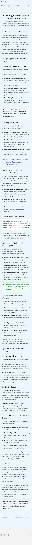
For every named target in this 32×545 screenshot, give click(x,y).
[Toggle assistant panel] (28, 2)
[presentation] (16, 224)
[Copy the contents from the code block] (25, 221)
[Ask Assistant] (28, 221)
